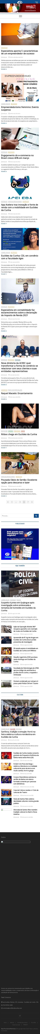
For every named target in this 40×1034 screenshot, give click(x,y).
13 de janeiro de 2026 (27, 806)
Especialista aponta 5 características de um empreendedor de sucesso (19, 52)
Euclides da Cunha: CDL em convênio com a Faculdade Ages (19, 257)
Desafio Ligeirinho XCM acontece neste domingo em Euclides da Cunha (25, 659)
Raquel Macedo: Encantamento (17, 393)
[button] (20, 7)
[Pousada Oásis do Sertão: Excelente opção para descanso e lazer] (20, 463)
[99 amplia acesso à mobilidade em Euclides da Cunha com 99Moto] (6, 651)
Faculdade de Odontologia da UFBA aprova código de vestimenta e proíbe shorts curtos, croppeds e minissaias (26, 671)
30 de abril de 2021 (15, 319)
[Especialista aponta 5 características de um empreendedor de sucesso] (20, 34)
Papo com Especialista (15, 390)
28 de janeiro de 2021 (15, 486)
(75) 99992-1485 (7, 1005)
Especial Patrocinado (15, 201)
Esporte (10, 431)
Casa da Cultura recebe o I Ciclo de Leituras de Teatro (25, 791)
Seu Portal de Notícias (8, 1028)
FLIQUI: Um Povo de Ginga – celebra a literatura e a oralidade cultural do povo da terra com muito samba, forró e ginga (25, 767)
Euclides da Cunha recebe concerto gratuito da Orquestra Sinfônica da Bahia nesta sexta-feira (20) (26, 755)
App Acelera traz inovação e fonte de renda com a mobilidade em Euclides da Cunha (19, 207)
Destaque (4, 152)
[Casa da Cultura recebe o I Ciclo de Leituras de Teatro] (6, 792)
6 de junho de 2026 (14, 740)
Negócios (4, 47)
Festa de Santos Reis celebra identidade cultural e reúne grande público (26, 801)
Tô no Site (33, 1022)
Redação (4, 57)
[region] (20, 544)
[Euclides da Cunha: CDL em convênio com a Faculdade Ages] (20, 239)
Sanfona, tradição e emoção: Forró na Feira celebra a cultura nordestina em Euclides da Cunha (18, 734)
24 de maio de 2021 (15, 113)
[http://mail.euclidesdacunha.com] (20, 1)
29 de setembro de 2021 (16, 57)
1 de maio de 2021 (15, 262)
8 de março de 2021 (15, 397)
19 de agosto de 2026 (27, 677)
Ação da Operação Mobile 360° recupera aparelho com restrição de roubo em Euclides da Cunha (25, 629)
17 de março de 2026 (27, 760)
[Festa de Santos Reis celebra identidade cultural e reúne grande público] (6, 801)
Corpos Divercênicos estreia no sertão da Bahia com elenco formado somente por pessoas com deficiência (24, 780)
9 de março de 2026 (27, 773)
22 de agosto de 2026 (14, 613)
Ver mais (6, 69)
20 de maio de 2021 (15, 161)
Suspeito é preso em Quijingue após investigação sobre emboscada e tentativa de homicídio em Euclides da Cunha (18, 606)
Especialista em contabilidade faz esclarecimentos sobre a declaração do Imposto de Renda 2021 (19, 312)
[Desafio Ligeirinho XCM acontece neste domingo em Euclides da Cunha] (6, 659)
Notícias (17, 359)
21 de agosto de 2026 (27, 645)
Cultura (12, 729)
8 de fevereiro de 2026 (27, 795)
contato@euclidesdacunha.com (12, 1008)
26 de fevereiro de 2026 (28, 786)
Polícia (19, 599)
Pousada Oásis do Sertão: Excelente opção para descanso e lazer (19, 481)
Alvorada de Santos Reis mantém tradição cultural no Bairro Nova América (25, 812)
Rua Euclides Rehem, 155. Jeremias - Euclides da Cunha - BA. (20, 1002)
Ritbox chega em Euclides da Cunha (19, 434)
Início (5, 1022)
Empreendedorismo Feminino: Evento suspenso (20, 108)
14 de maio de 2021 (15, 214)
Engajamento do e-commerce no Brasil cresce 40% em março (17, 156)
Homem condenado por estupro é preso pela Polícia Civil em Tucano (25, 682)
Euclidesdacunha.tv (23, 1022)
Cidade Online (5, 103)
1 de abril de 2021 (14, 375)
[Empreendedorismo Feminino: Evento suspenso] (20, 87)
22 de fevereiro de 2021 (16, 438)
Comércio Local (16, 1024)
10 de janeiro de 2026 (27, 817)
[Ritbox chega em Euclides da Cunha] (20, 416)
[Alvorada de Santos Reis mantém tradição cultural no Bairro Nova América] (6, 812)
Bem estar (4, 431)
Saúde (23, 431)
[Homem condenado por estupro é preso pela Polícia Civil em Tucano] (6, 683)
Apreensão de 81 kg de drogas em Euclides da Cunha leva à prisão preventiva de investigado (25, 639)
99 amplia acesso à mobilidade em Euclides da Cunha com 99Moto (25, 649)
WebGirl (25, 1024)
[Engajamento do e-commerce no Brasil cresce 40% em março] (20, 139)
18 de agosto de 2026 (27, 686)
